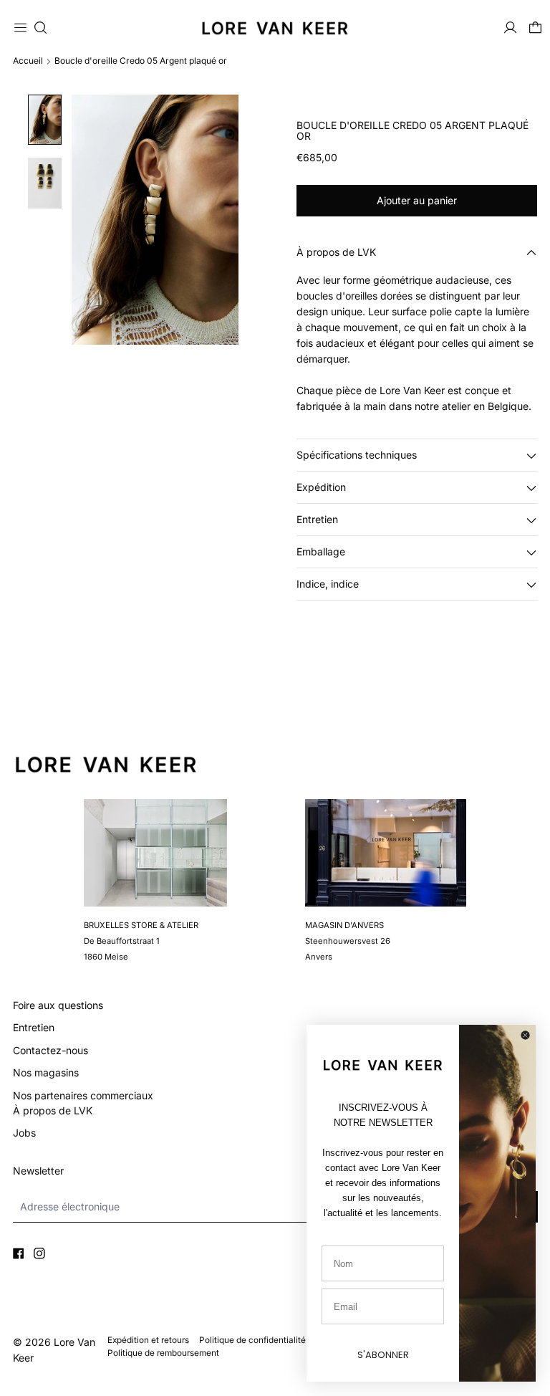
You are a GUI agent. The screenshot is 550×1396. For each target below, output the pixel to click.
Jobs (24, 1133)
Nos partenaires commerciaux (83, 1095)
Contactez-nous (50, 1050)
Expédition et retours (148, 1340)
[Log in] (510, 27)
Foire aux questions (58, 1005)
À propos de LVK (52, 1110)
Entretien (33, 1027)
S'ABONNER (383, 1355)
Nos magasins (46, 1072)
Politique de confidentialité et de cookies (280, 1340)
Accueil (28, 60)
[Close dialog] (525, 1035)
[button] (40, 27)
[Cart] (535, 27)
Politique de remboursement (163, 1353)
